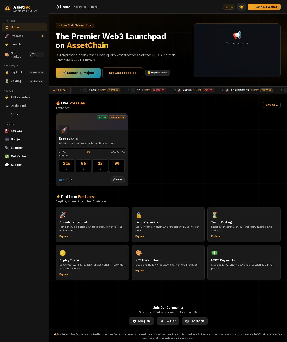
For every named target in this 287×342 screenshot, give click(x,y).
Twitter (170, 321)
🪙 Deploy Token (157, 72)
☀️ (241, 7)
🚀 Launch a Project (78, 73)
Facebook (197, 321)
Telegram (144, 321)
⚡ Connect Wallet (264, 7)
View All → (271, 105)
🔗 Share (118, 179)
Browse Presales (122, 73)
